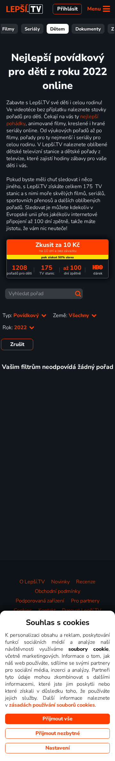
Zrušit (17, 344)
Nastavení (57, 747)
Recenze (86, 581)
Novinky (60, 581)
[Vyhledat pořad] (78, 293)
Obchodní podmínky (57, 591)
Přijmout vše (57, 718)
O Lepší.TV (32, 581)
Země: (71, 315)
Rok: (15, 327)
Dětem (57, 29)
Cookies (23, 610)
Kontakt (47, 610)
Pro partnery (85, 600)
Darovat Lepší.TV (81, 610)
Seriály (32, 29)
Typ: (21, 315)
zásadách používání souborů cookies (52, 705)
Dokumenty (88, 29)
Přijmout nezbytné (57, 733)
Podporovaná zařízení (40, 600)
